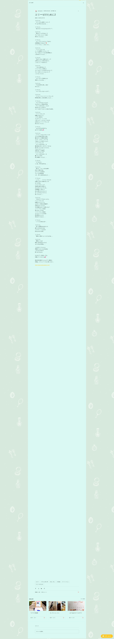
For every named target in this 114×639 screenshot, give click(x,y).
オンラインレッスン (54, 613)
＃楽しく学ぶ (52, 581)
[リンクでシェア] (44, 588)
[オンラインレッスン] (57, 606)
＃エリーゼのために (39, 584)
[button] (83, 2)
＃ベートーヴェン (65, 581)
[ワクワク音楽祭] (37, 606)
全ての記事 (31, 2)
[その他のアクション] (78, 11)
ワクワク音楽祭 (34, 613)
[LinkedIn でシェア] (41, 588)
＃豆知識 (58, 581)
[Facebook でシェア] (35, 588)
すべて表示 (83, 598)
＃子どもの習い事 (44, 581)
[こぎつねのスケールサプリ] (76, 606)
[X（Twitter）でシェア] (38, 588)
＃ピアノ (37, 581)
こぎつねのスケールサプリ (75, 613)
